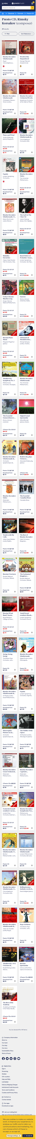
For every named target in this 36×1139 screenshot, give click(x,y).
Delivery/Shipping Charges (9, 1084)
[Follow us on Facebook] (4, 1058)
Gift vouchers (6, 1076)
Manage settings (12, 1136)
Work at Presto (6, 1053)
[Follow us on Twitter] (8, 1058)
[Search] (32, 7)
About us (4, 1040)
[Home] (3, 13)
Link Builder (5, 1082)
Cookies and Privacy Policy (10, 1092)
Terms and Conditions (8, 1090)
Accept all (29, 1136)
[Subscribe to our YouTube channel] (19, 1058)
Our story (4, 1048)
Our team (5, 1043)
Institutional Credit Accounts (10, 1087)
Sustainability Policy (7, 1051)
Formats (20, 13)
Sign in (4, 1069)
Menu (6, 3)
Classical (11, 13)
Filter (8, 34)
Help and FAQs (6, 1079)
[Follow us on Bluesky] (11, 1058)
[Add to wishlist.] (15, 74)
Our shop (4, 1045)
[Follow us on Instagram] (15, 1058)
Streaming (5, 1071)
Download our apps (7, 1106)
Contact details (6, 1099)
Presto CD (30, 13)
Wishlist (4, 1074)
